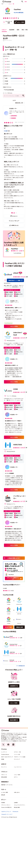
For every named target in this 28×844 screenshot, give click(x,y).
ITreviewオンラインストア (6, 814)
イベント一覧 (17, 754)
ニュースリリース (17, 767)
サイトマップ (17, 759)
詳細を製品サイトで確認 (14, 280)
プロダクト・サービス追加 (19, 756)
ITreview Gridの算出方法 (6, 807)
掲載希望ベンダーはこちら (6, 784)
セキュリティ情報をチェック (13, 578)
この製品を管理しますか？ (13, 558)
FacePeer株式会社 (18, 12)
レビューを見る (14, 326)
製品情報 (11, 30)
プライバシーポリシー (6, 805)
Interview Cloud (17, 333)
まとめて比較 (8, 627)
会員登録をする (14, 686)
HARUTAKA (17, 444)
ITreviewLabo (15, 811)
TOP (2, 3)
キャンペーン (4, 767)
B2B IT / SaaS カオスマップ (7, 756)
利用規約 (3, 802)
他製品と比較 (19, 627)
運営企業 (3, 794)
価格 (18, 30)
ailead (15, 273)
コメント (15, 216)
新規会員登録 (4, 777)
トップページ (4, 752)
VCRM (15, 389)
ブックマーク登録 (8, 22)
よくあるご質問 (4, 792)
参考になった (15, 225)
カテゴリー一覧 (17, 752)
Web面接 (5, 130)
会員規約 (16, 802)
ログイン (16, 777)
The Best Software (5, 754)
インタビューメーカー (19, 497)
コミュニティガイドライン (19, 805)
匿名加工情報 (17, 807)
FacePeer (17, 9)
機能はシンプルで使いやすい (13, 127)
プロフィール (4, 774)
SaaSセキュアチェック (6, 811)
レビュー (4, 30)
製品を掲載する (14, 720)
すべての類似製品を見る (20, 665)
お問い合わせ (17, 792)
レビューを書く (21, 22)
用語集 (2, 759)
